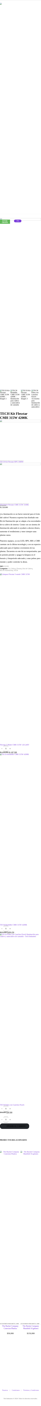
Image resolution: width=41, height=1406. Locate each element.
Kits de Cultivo (27, 568)
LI (9, 568)
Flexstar (19, 568)
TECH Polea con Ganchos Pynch (12, 1105)
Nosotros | (7, 1390)
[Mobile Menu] (4, 210)
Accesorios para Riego (7, 1323)
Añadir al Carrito (16, 1126)
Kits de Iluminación (6, 570)
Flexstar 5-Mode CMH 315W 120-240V (14, 745)
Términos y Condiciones (31, 1390)
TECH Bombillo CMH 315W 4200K (13, 925)
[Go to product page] (10, 1236)
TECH (16, 570)
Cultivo (13, 568)
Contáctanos (16, 1390)
